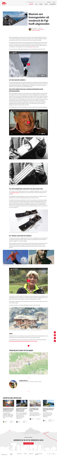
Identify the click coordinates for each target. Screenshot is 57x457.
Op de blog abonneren (28, 443)
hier (31, 46)
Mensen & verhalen (50, 420)
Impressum (31, 453)
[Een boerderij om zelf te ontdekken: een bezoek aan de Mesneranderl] (8, 403)
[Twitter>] (49, 453)
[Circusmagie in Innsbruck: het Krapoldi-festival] (35, 403)
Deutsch (42, 29)
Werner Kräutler (34, 28)
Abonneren (31, 4)
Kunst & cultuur (24, 422)
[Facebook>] (47, 453)
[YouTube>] (53, 453)
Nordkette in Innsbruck (15, 192)
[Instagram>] (51, 453)
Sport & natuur (11, 422)
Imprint (25, 453)
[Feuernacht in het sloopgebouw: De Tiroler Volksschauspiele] (21, 403)
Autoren (40, 4)
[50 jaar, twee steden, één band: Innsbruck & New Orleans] (48, 403)
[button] (29, 364)
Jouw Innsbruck (53, 4)
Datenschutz (19, 453)
